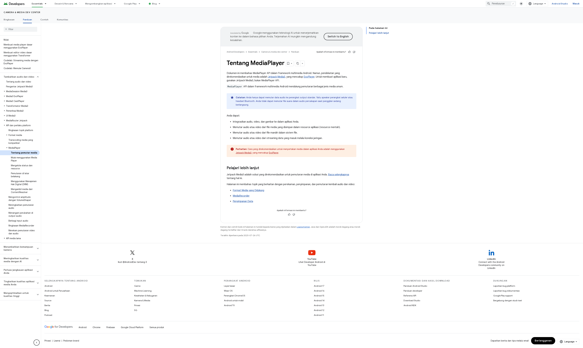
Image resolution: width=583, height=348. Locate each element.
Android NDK (410, 305)
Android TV (229, 305)
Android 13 (319, 305)
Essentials (37, 3)
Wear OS (228, 290)
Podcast (48, 315)
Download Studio (412, 300)
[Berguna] (349, 52)
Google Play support (503, 295)
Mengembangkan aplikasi (98, 3)
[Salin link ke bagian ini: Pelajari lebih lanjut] (262, 168)
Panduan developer (413, 290)
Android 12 (319, 310)
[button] (18, 76)
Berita (47, 305)
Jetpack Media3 (276, 76)
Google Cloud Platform (132, 327)
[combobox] (501, 3)
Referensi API (410, 295)
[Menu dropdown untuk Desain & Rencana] (77, 3)
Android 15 (319, 295)
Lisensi (57, 340)
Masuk (576, 3)
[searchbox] (20, 29)
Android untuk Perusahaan (57, 290)
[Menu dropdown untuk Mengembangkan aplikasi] (116, 3)
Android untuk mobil (234, 300)
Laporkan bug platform (504, 286)
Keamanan (49, 295)
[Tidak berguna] (354, 52)
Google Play (130, 3)
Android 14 (319, 300)
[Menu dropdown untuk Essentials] (47, 3)
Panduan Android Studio (415, 286)
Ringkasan (9, 19)
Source (47, 300)
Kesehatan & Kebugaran (145, 295)
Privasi (137, 305)
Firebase (110, 327)
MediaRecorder (241, 195)
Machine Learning (143, 290)
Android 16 (319, 290)
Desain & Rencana (64, 3)
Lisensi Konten (303, 227)
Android (48, 286)
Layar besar (229, 286)
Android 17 (319, 286)
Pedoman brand (71, 340)
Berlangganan (543, 340)
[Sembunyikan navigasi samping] (37, 342)
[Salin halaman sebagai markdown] (297, 63)
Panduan (27, 19)
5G (135, 310)
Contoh (44, 19)
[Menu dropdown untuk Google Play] (141, 3)
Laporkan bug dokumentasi (506, 290)
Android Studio (560, 3)
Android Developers (235, 52)
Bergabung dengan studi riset (507, 300)
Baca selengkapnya (338, 174)
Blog (154, 3)
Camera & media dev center (22, 12)
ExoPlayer (309, 76)
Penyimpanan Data (243, 201)
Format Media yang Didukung (248, 190)
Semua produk (157, 327)
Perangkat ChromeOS (234, 295)
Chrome (96, 327)
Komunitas (62, 19)
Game (137, 286)
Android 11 (319, 315)
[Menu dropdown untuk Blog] (161, 3)
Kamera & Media (142, 300)
